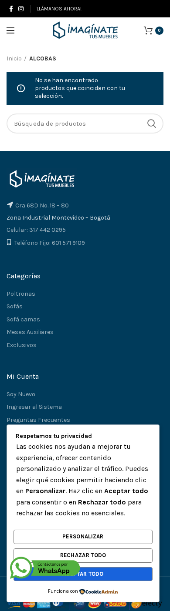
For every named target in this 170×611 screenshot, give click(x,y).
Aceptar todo (83, 574)
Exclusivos (22, 345)
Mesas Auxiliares (30, 332)
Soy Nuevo (21, 394)
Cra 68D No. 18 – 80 (42, 205)
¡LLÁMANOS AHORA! (58, 9)
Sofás (15, 306)
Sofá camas (23, 319)
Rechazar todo (83, 555)
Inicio (14, 58)
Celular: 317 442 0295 (36, 230)
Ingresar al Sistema (34, 407)
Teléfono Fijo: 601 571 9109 (49, 243)
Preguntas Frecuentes (38, 420)
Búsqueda (152, 124)
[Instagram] (21, 8)
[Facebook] (11, 8)
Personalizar (83, 536)
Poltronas (21, 293)
